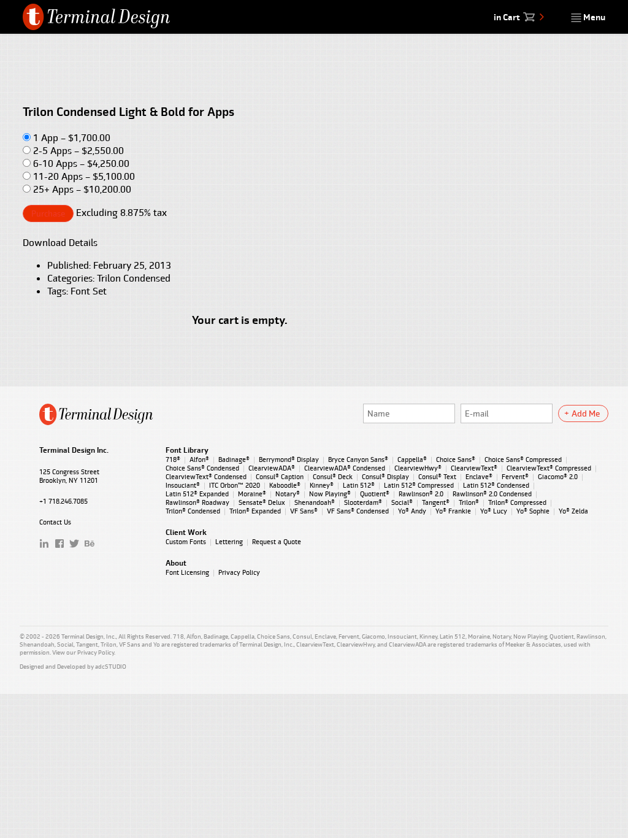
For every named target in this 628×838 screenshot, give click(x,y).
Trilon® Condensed (193, 511)
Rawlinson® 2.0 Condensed (492, 494)
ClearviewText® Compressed (549, 468)
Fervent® (515, 476)
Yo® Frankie (453, 511)
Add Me (586, 413)
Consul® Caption (280, 476)
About (176, 563)
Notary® (287, 494)
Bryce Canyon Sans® (358, 459)
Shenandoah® (314, 502)
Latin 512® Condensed (496, 485)
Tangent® (436, 502)
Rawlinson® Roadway (197, 502)
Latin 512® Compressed (419, 485)
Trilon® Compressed (517, 502)
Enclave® (478, 476)
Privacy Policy (239, 572)
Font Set (89, 291)
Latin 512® (359, 485)
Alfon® (199, 459)
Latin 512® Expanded (197, 494)
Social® (402, 502)
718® (173, 459)
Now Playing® (330, 494)
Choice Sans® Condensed (202, 468)
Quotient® (374, 494)
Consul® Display (385, 476)
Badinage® (234, 459)
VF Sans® (304, 511)
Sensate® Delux (262, 502)
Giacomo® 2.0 (558, 476)
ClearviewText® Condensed (206, 476)
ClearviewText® (474, 468)
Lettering (229, 541)
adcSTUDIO (110, 667)
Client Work (186, 532)
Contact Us (55, 522)
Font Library (187, 450)
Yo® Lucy (493, 511)
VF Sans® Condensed (358, 511)
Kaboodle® (285, 485)
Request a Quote (276, 541)
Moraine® (252, 494)
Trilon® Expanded (255, 511)
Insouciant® (183, 485)
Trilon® (469, 502)
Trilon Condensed (133, 278)
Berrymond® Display (289, 459)
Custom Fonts (186, 541)
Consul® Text (437, 476)
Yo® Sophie (533, 511)
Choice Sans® (455, 459)
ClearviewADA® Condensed (344, 468)
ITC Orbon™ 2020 (234, 485)
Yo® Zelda (573, 511)
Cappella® (412, 459)
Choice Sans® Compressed (523, 459)
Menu (593, 17)
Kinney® (322, 485)
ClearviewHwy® (418, 468)
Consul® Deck (333, 476)
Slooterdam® (363, 502)
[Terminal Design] (97, 17)
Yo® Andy (412, 511)
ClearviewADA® (271, 468)
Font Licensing (187, 572)
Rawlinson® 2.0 (421, 494)
